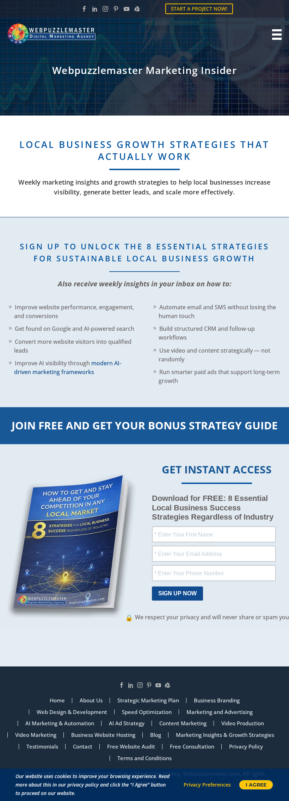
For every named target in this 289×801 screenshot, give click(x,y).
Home (57, 700)
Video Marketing (35, 735)
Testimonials (42, 746)
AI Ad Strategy (126, 723)
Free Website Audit (131, 746)
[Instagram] (105, 9)
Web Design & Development (72, 712)
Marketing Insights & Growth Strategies (225, 735)
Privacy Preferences (207, 784)
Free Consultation (192, 746)
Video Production (242, 723)
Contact (82, 746)
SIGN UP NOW (177, 593)
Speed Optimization (147, 712)
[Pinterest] (116, 9)
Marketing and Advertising (219, 712)
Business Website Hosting (103, 735)
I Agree (256, 785)
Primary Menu (275, 34)
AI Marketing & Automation (59, 723)
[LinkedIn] (95, 9)
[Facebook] (84, 9)
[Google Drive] (137, 9)
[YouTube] (126, 9)
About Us (91, 700)
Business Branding (217, 700)
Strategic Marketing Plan (148, 700)
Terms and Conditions (144, 758)
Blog (155, 735)
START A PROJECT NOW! (199, 8)
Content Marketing (183, 723)
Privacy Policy (246, 746)
